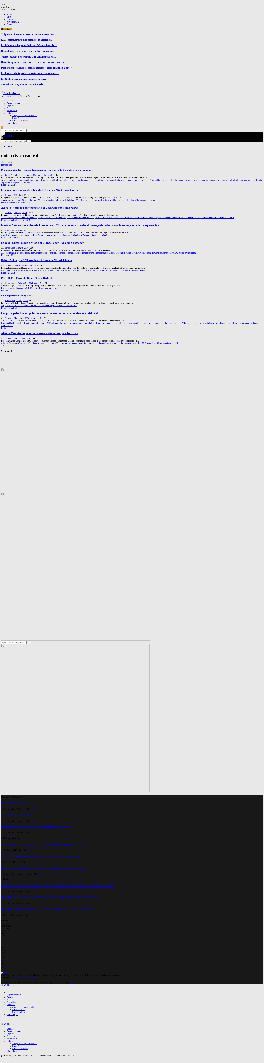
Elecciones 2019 (8, 185)
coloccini (43, 343)
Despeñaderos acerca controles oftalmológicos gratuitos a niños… (37, 67)
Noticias (153, 180)
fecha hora (69, 180)
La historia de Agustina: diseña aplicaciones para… (30, 73)
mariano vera (49, 235)
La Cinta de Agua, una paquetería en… (23, 78)
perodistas (28, 305)
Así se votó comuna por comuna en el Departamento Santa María (39, 207)
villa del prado (138, 270)
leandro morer (32, 200)
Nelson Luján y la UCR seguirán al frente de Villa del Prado (36, 260)
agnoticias (8, 253)
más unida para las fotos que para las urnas (110, 343)
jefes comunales (164, 217)
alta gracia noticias (18, 180)
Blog (9, 17)
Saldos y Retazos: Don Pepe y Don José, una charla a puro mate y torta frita (44, 844)
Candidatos (39, 253)
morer (131, 343)
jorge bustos (79, 343)
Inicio (9, 14)
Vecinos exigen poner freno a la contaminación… (28, 56)
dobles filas (56, 180)
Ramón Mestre (168, 253)
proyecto (245, 180)
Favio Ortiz (10, 230)
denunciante (46, 180)
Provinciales (12, 110)
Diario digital (12, 123)
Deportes (10, 105)
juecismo (88, 343)
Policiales (11, 108)
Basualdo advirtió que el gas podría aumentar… (28, 51)
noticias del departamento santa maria (238, 323)
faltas (63, 180)
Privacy (10, 19)
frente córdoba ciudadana (61, 323)
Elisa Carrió (38, 235)
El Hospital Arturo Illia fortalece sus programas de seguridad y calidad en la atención (49, 897)
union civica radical (25, 182)
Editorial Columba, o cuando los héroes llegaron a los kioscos (36, 827)
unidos (158, 343)
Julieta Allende (11, 175)
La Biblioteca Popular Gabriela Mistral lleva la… (29, 45)
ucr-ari (87, 235)
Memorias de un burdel (14, 803)
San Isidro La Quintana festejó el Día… (23, 84)
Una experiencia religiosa (16, 295)
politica (58, 235)
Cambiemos (24, 343)
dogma (4, 305)
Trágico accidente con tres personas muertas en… (28, 34)
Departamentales (14, 103)
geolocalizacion (81, 180)
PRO (144, 343)
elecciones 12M (43, 323)
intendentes (152, 217)
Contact (10, 24)
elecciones (59, 253)
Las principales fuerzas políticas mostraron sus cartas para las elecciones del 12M (49, 313)
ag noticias (5, 180)
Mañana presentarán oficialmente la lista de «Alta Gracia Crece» (39, 189)
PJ (33, 305)
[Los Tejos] (6, 162)
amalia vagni (6, 200)
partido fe (213, 217)
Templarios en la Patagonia (16, 815)
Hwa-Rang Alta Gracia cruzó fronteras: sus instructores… (33, 62)
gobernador (113, 253)
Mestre (121, 253)
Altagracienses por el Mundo (24, 115)
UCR (82, 235)
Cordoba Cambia (84, 217)
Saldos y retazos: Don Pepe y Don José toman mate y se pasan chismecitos (43, 868)
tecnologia (12, 182)
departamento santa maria (103, 217)
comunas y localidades (67, 217)
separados (150, 343)
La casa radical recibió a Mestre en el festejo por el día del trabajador (42, 242)
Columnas (11, 113)
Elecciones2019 (23, 288)
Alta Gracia (6, 235)
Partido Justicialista (15, 305)
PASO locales (137, 200)
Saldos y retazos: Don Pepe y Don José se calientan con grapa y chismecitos (44, 856)
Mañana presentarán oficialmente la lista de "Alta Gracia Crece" (66, 200)
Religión (52, 305)
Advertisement (13, 22)
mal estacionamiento (121, 180)
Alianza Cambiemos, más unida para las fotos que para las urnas (39, 333)
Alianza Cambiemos (10, 343)
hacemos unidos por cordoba (100, 180)
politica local (66, 235)
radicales (76, 235)
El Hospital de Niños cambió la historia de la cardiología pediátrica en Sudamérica (47, 909)
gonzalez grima (67, 343)
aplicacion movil (33, 180)
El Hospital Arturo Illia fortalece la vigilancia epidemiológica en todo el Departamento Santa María (57, 885)
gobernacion (103, 253)
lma (71, 982)
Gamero (8, 195)
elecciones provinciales (88, 253)
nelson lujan (20, 270)
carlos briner (49, 253)
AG (2, 253)
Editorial (5, 328)
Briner (32, 253)
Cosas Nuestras (18, 118)
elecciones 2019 (19, 200)
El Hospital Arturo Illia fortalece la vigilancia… (27, 39)
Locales (10, 101)
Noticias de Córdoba (166, 180)
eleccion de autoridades (26, 323)
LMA (71, 1055)
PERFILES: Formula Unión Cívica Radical (26, 277)
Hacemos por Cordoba (138, 217)
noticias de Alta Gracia (103, 200)
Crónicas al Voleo (20, 120)
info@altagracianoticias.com (24, 978)
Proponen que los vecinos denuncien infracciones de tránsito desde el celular (46, 169)
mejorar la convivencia (140, 180)
